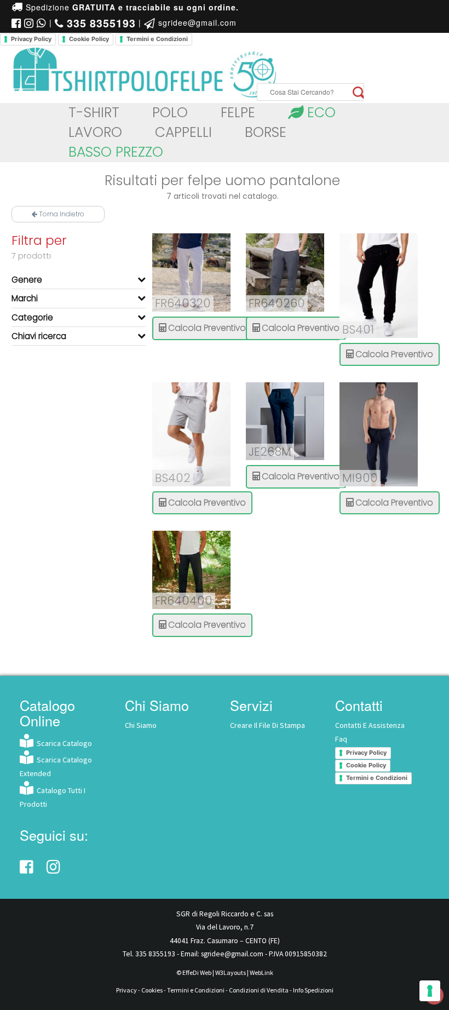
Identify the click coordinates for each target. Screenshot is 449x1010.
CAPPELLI (183, 132)
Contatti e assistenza (370, 725)
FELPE (238, 112)
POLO (170, 112)
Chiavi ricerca (38, 336)
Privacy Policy (31, 39)
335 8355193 (155, 954)
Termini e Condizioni (157, 39)
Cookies (152, 990)
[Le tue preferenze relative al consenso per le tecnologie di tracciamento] (429, 990)
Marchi (24, 298)
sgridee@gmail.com (196, 22)
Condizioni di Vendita (259, 990)
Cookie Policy (89, 39)
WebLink (261, 972)
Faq (341, 739)
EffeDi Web (196, 972)
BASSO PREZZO (115, 152)
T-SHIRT (93, 112)
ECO (319, 112)
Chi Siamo (141, 725)
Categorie (32, 317)
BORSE (265, 132)
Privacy (126, 990)
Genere (26, 279)
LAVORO (95, 132)
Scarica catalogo (62, 743)
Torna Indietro (60, 214)
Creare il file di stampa (267, 725)
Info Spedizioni (313, 990)
